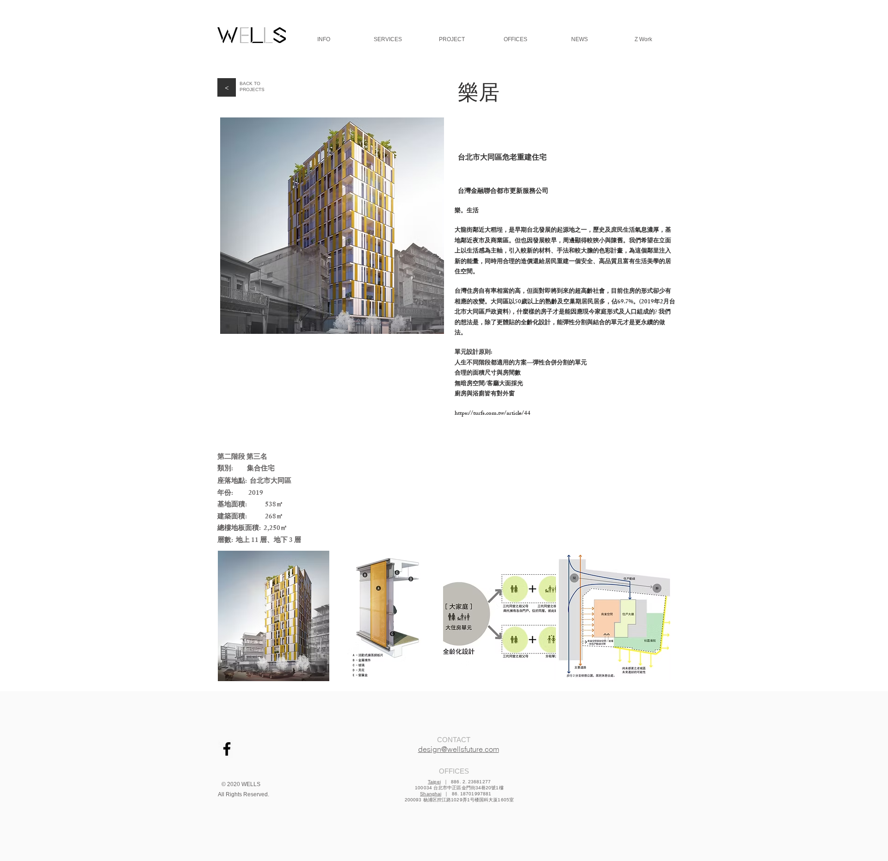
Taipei (434, 781)
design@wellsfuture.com (458, 749)
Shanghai (430, 793)
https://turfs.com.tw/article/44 (492, 413)
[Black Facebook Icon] (227, 749)
